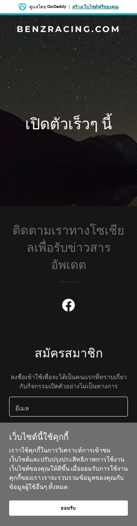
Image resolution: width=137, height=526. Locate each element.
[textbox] (68, 407)
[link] (68, 30)
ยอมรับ (68, 508)
